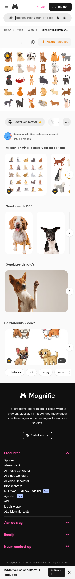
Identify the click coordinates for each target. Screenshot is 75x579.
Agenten (13, 496)
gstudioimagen (22, 139)
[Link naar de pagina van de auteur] (8, 136)
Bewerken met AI (22, 123)
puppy (45, 372)
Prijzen (41, 7)
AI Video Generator (16, 476)
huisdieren (15, 372)
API (6, 501)
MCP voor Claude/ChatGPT (26, 491)
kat (31, 372)
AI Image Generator (17, 471)
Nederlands (37, 435)
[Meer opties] (22, 42)
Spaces (9, 460)
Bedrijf (9, 534)
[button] (37, 435)
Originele (27, 56)
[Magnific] (37, 396)
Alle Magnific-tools (16, 511)
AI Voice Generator (16, 481)
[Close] (69, 572)
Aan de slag (13, 522)
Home (7, 30)
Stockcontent (13, 486)
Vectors (32, 30)
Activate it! (56, 572)
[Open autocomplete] (9, 17)
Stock (19, 30)
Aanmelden (60, 7)
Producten (12, 453)
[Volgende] (58, 122)
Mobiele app (12, 506)
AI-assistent (12, 465)
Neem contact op (17, 546)
